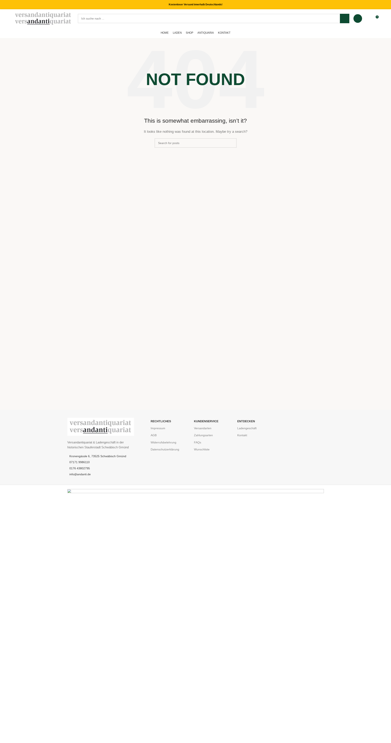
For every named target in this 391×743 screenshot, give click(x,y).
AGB (154, 435)
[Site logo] (43, 18)
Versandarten (202, 428)
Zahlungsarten (203, 435)
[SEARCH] (344, 18)
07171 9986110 (79, 462)
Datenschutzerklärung (165, 449)
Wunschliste (202, 449)
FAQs (197, 442)
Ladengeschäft (247, 428)
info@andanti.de (80, 474)
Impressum (158, 428)
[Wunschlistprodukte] (368, 18)
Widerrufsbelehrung (163, 442)
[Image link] (100, 426)
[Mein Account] (357, 18)
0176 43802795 (79, 468)
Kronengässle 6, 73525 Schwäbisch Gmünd (97, 456)
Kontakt (242, 435)
